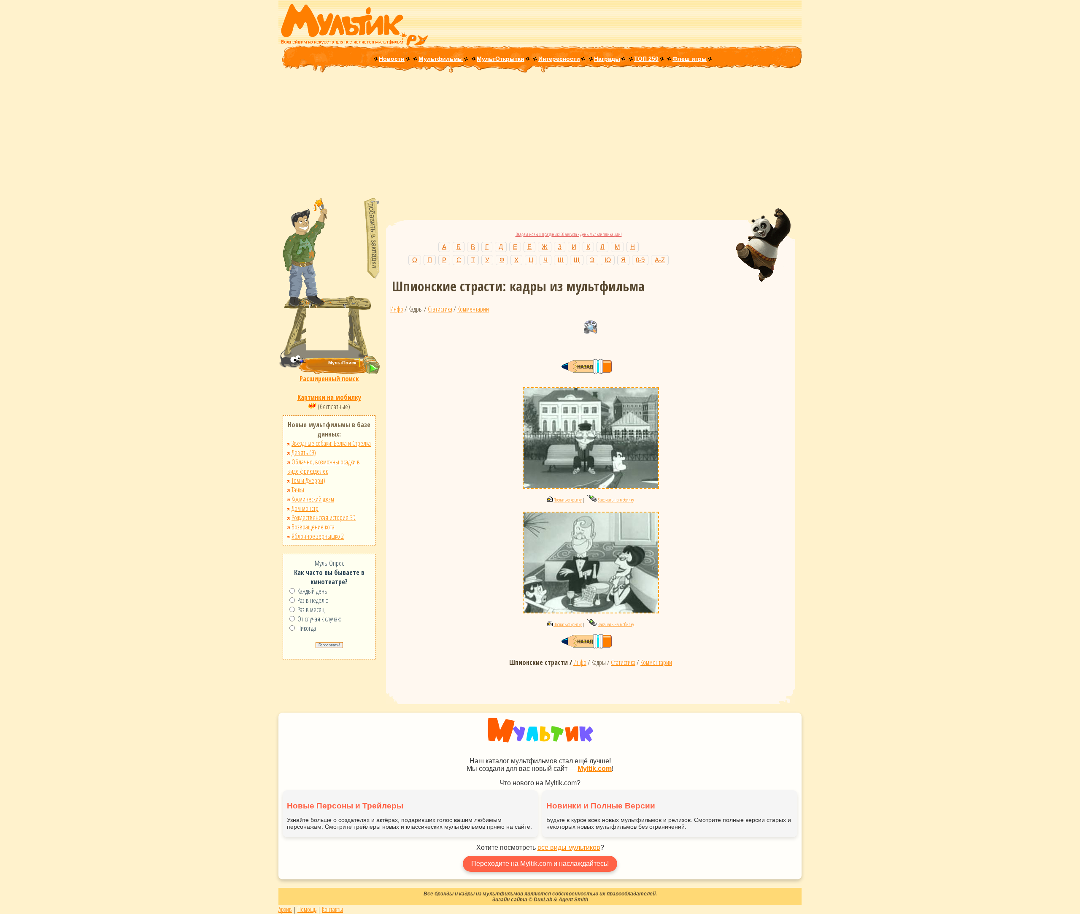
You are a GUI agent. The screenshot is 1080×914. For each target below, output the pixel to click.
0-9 (640, 259)
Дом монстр (305, 508)
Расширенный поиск (329, 378)
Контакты (332, 909)
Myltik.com (595, 768)
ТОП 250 (646, 58)
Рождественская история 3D (324, 517)
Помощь (306, 909)
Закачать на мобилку (616, 499)
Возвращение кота (313, 527)
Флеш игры (689, 58)
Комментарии (473, 309)
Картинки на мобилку (329, 397)
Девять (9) (304, 452)
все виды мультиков (568, 847)
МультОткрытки (500, 58)
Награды (607, 58)
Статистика (440, 309)
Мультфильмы (440, 58)
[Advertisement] (540, 136)
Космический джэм (313, 499)
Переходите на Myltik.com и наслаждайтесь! (540, 863)
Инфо (396, 309)
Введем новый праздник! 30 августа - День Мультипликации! (569, 234)
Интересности (559, 58)
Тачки (298, 489)
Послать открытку (568, 499)
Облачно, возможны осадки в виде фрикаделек (323, 466)
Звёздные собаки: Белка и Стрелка (331, 443)
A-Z (660, 259)
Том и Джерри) (308, 480)
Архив (285, 909)
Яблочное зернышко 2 (318, 536)
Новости (392, 58)
